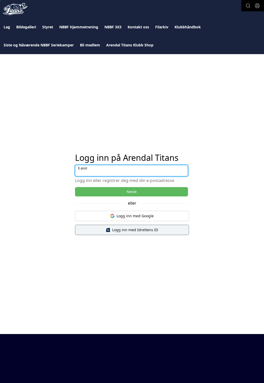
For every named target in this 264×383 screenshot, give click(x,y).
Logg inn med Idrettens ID (135, 229)
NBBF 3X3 (112, 26)
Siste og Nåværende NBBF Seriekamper (39, 45)
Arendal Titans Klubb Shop (129, 45)
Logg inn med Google (135, 215)
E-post (82, 168)
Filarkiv (161, 26)
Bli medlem (90, 45)
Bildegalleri (26, 26)
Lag (7, 26)
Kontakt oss (138, 26)
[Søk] (248, 5)
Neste (132, 191)
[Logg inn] (257, 5)
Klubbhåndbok (188, 26)
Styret (47, 26)
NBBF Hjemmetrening (78, 26)
